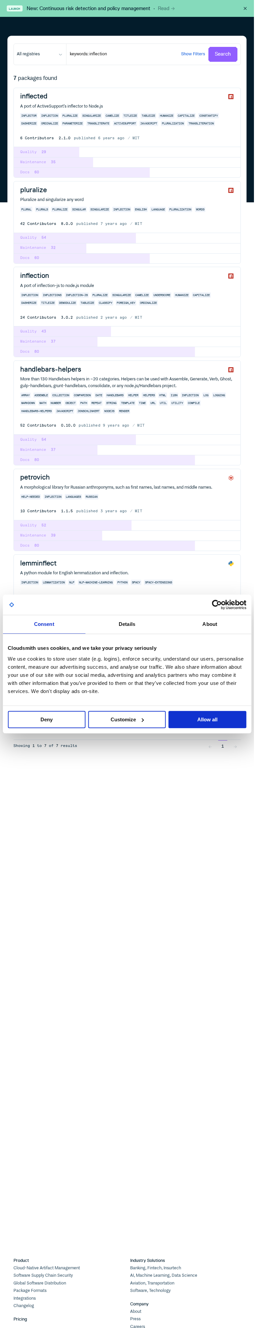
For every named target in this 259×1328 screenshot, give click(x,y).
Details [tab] (127, 624)
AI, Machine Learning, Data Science (163, 1275)
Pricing (20, 1319)
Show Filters (193, 53)
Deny (46, 719)
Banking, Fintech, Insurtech (155, 1268)
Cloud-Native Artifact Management (46, 1268)
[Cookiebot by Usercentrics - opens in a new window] (216, 605)
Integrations (24, 1298)
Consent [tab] (44, 624)
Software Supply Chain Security (43, 1275)
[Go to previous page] (210, 746)
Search (223, 54)
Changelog (23, 1305)
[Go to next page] (235, 746)
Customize (123, 719)
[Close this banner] (245, 8)
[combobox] (39, 54)
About (135, 1311)
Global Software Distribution (39, 1283)
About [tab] (209, 624)
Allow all (207, 719)
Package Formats (30, 1290)
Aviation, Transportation (152, 1283)
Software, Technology (150, 1290)
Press (135, 1319)
